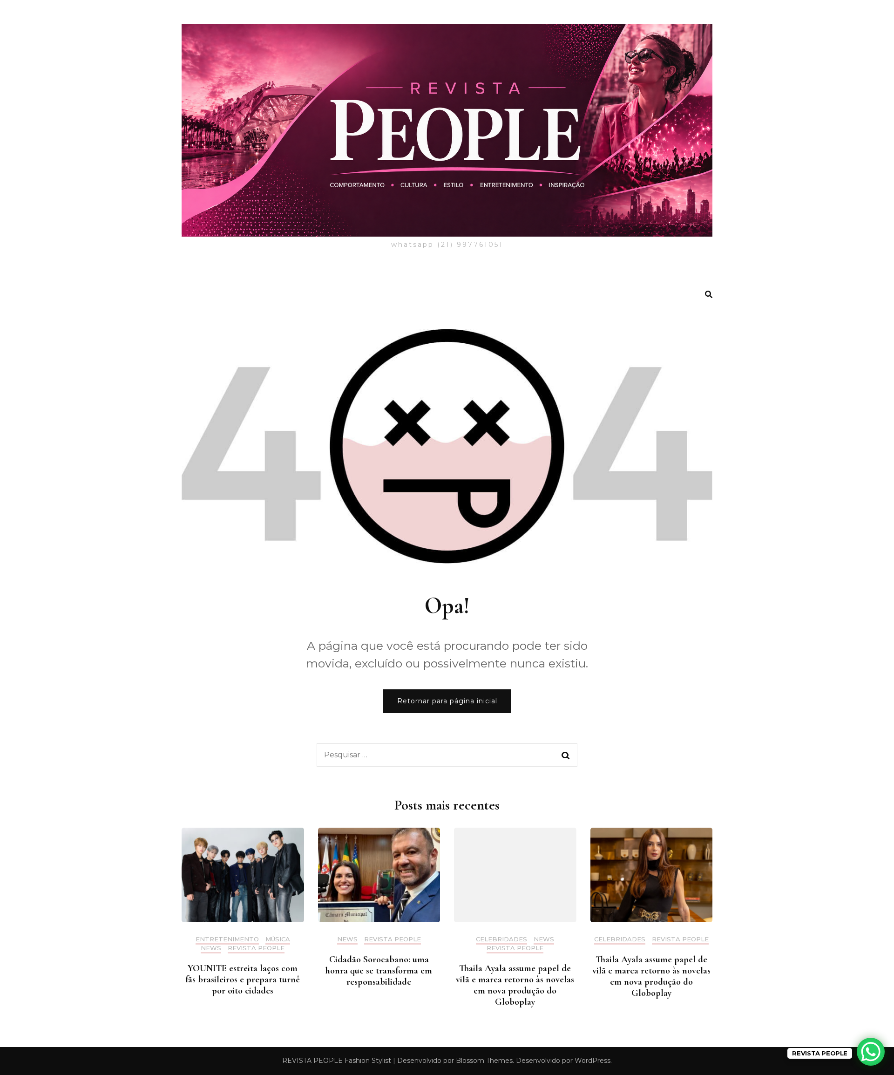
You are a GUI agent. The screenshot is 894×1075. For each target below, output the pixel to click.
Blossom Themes (484, 1060)
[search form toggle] (708, 295)
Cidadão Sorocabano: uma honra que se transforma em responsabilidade (378, 970)
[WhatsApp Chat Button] (871, 1052)
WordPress (592, 1060)
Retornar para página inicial (447, 701)
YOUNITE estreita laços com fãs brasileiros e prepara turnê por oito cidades (242, 979)
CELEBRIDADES (501, 939)
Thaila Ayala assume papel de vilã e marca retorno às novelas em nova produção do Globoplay (515, 985)
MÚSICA (277, 939)
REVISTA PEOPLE (256, 948)
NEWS (211, 948)
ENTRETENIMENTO (227, 939)
